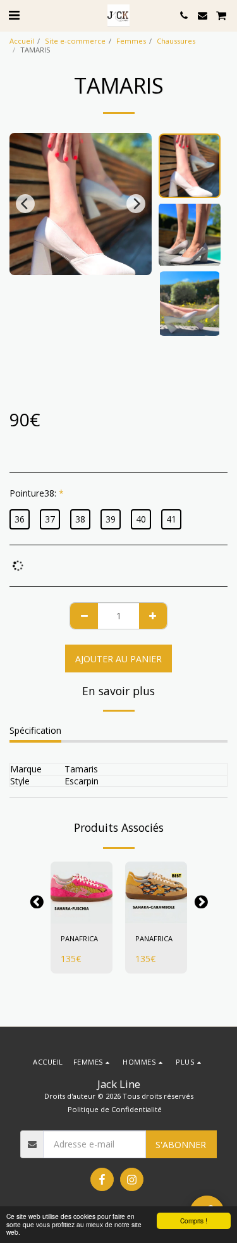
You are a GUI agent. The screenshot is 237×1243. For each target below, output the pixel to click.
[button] (14, 15)
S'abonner (180, 1145)
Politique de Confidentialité (115, 1109)
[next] (135, 203)
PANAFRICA (79, 938)
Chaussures (176, 41)
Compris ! (193, 1220)
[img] (81, 893)
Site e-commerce (75, 41)
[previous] (25, 203)
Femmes (131, 41)
